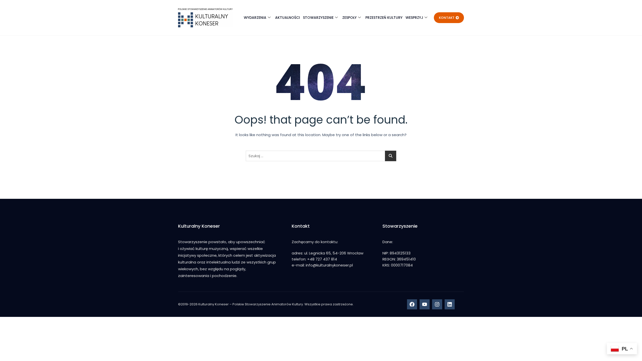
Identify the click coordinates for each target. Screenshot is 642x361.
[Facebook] (412, 304)
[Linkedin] (450, 304)
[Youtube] (425, 304)
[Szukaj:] (321, 156)
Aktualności (287, 17)
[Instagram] (437, 304)
